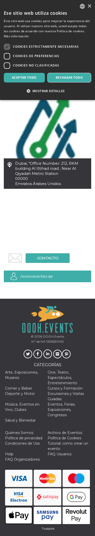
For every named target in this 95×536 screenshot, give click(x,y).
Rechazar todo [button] (69, 77)
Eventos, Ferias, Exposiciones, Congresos (61, 409)
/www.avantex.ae (37, 276)
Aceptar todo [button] (24, 77)
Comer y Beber (18, 388)
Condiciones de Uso (22, 443)
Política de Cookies (64, 438)
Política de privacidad (23, 438)
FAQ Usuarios (59, 454)
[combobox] (82, 6)
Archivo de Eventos (65, 432)
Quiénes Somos (19, 432)
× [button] (89, 6)
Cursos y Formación (65, 388)
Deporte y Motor (20, 393)
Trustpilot (48, 528)
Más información (16, 36)
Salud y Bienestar (20, 420)
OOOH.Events (53, 336)
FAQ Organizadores (22, 459)
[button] (47, 91)
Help (9, 454)
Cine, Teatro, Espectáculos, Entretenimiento (62, 377)
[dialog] (47, 50)
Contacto (47, 258)
